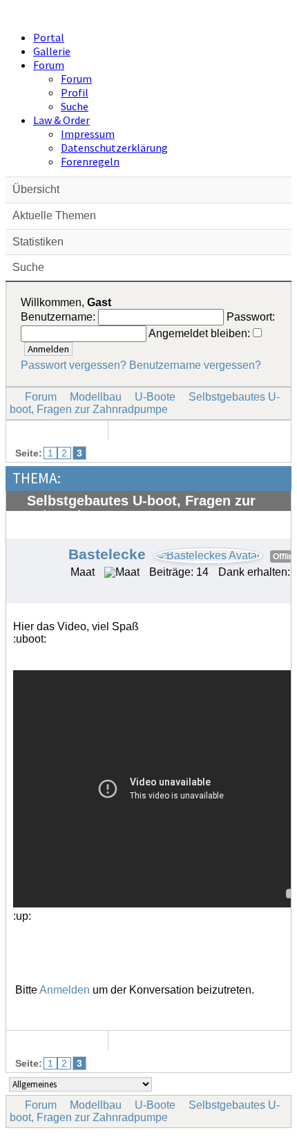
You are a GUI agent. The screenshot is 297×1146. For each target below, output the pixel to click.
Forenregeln (90, 161)
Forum (48, 65)
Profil (74, 92)
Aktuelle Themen (54, 215)
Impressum (88, 134)
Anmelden (64, 990)
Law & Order (61, 120)
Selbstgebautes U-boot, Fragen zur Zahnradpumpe (145, 403)
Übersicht (35, 189)
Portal (48, 37)
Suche (74, 106)
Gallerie (51, 51)
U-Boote (155, 397)
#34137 (267, 530)
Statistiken (38, 242)
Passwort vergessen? (73, 365)
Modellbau (96, 397)
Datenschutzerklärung (114, 147)
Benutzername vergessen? (195, 365)
